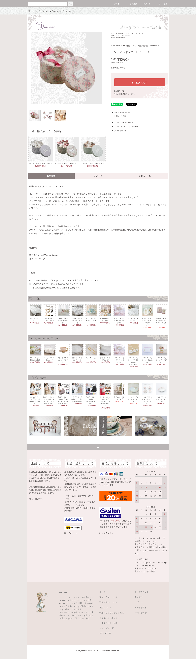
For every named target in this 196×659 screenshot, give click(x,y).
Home (31, 11)
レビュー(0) (145, 176)
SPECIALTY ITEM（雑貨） (126, 33)
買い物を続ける (120, 131)
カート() (163, 4)
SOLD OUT (139, 82)
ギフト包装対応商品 (123, 35)
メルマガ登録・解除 (108, 623)
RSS (101, 633)
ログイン (147, 4)
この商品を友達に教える (123, 123)
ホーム (113, 33)
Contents (67, 11)
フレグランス (141, 33)
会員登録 (133, 4)
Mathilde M (121, 37)
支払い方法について (108, 597)
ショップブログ (106, 628)
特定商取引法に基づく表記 (124, 94)
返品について (119, 91)
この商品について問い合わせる (126, 127)
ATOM (108, 633)
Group (55, 11)
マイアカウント (142, 592)
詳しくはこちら (36, 499)
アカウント (118, 4)
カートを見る (141, 607)
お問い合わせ (141, 612)
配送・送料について (108, 602)
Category (43, 11)
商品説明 (51, 176)
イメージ (98, 176)
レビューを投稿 (120, 116)
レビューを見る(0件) (122, 113)
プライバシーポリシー (109, 618)
